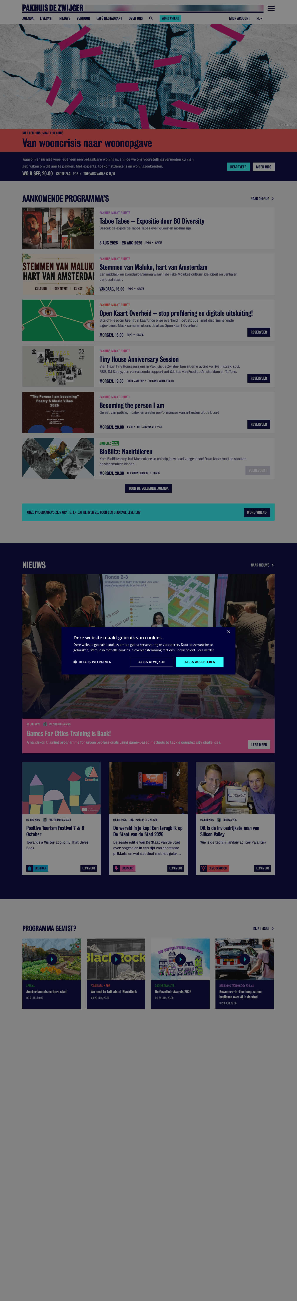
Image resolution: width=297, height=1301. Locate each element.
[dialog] (148, 650)
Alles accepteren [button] (200, 662)
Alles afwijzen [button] (151, 662)
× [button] (228, 631)
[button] (92, 661)
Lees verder (205, 650)
